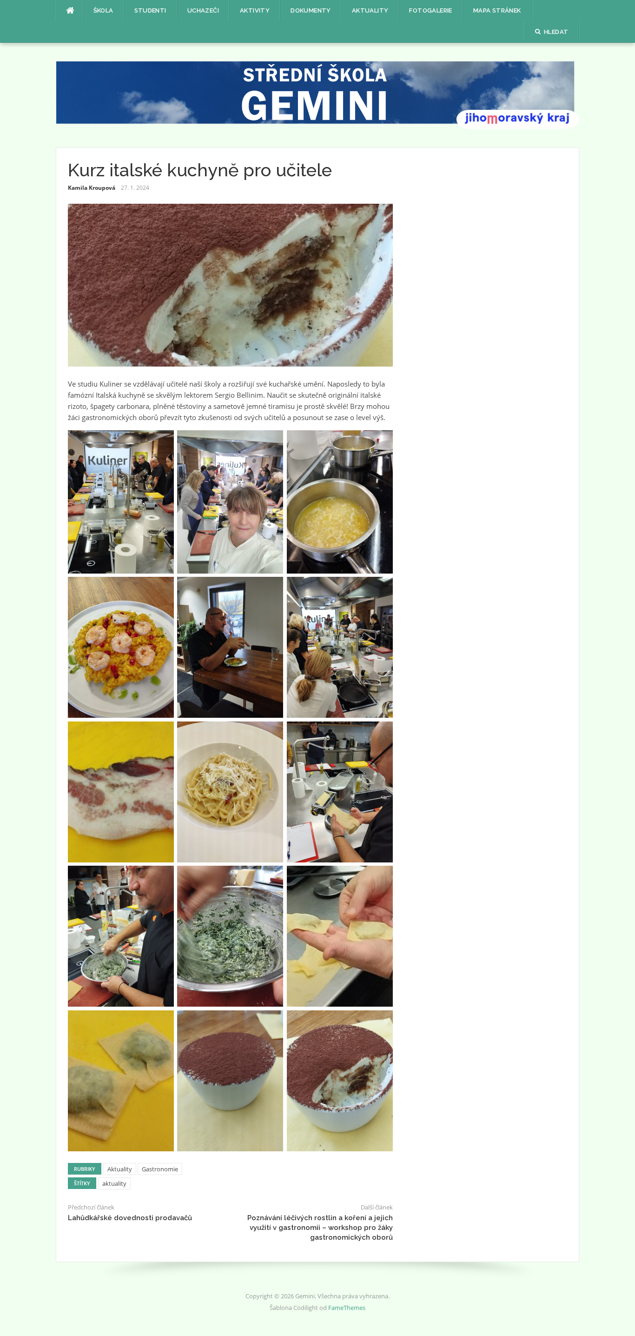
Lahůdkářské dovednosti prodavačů (130, 1218)
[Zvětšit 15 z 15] (380, 1022)
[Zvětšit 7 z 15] (161, 733)
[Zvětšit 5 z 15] (271, 589)
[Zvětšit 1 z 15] (161, 442)
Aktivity (255, 10)
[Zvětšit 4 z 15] (161, 589)
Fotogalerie (430, 10)
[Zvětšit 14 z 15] (271, 1022)
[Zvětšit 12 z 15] (380, 877)
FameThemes (346, 1307)
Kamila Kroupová (91, 188)
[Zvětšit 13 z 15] (161, 1022)
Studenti (150, 10)
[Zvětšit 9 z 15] (380, 733)
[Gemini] (317, 94)
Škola (103, 10)
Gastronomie (160, 1169)
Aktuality (370, 10)
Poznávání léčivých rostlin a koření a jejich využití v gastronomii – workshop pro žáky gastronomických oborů (320, 1228)
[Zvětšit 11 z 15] (271, 877)
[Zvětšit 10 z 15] (161, 877)
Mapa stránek (497, 10)
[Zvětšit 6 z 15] (380, 589)
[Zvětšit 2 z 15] (271, 442)
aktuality (114, 1183)
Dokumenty (311, 10)
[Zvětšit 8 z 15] (271, 733)
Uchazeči (203, 10)
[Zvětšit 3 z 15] (380, 442)
